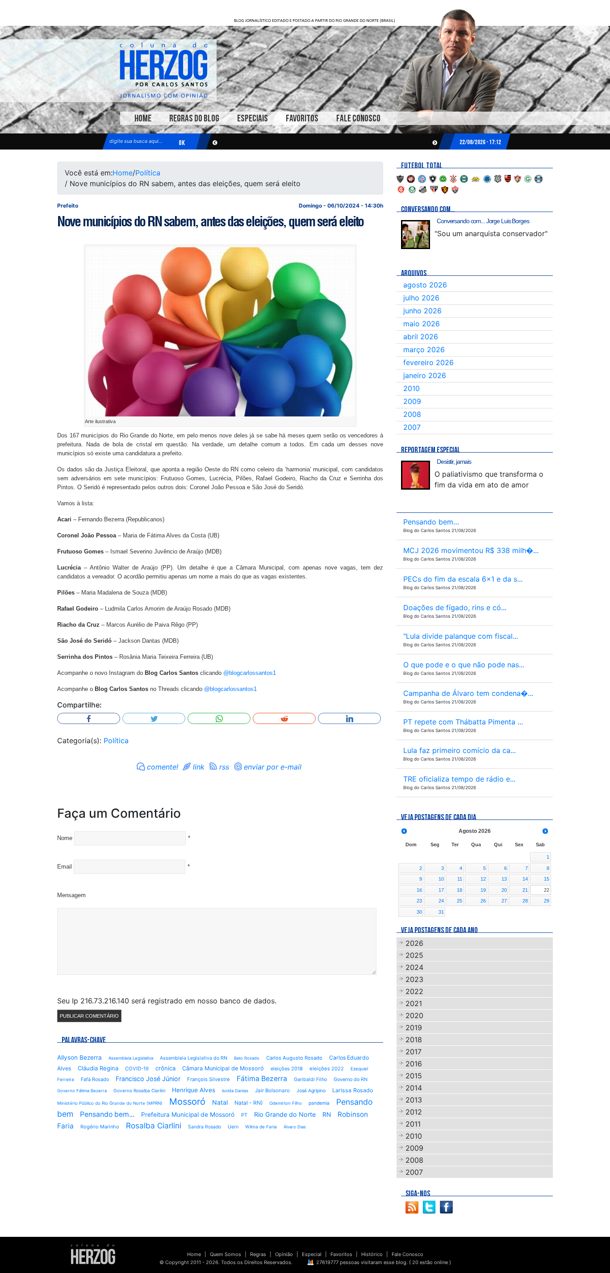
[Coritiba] (464, 178)
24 (441, 900)
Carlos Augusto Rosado (294, 1058)
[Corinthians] (453, 178)
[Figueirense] (497, 178)
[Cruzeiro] (487, 178)
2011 (413, 1123)
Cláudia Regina (98, 1068)
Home (142, 118)
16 (419, 890)
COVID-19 (137, 1068)
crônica (165, 1068)
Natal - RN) (248, 1102)
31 (441, 912)
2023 (414, 979)
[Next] (545, 831)
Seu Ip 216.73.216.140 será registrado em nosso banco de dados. (166, 1000)
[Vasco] (455, 188)
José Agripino (311, 1091)
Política (147, 172)
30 (419, 912)
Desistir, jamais (454, 461)
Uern (233, 1127)
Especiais (252, 118)
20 (504, 890)
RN (326, 1114)
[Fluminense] (517, 178)
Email (64, 866)
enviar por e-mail (272, 766)
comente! (162, 766)
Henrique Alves (193, 1090)
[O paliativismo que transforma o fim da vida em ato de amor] (415, 475)
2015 (413, 1075)
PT (244, 1115)
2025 (414, 955)
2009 (412, 401)
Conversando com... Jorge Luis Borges (483, 221)
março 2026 (424, 349)
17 (441, 890)
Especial (312, 1254)
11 (459, 879)
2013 (413, 1099)
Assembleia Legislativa (131, 1058)
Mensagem (71, 895)
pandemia (319, 1103)
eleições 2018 (287, 1068)
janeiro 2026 (424, 375)
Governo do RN (351, 1079)
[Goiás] (527, 178)
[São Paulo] (434, 188)
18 (459, 890)
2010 (411, 388)
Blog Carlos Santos (163, 70)
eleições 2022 (326, 1068)
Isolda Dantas (235, 1090)
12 (483, 879)
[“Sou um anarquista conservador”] (415, 234)
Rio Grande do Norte (285, 1114)
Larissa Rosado (352, 1090)
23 (419, 900)
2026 (414, 943)
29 (546, 900)
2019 (413, 1027)
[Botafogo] (432, 178)
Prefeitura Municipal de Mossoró (187, 1114)
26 (483, 900)
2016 (413, 1063)
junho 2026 (422, 310)
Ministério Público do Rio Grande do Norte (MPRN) (110, 1103)
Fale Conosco (358, 118)
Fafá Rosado (95, 1079)
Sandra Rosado (204, 1127)
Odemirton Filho (285, 1103)
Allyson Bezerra (79, 1057)
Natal (220, 1102)
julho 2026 (421, 297)
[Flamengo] (508, 178)
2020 (414, 1015)
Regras (258, 1254)
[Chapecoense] (443, 178)
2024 (414, 967)
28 (525, 900)
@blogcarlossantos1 (249, 673)
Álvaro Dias (295, 1126)
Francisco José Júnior (148, 1078)
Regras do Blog (194, 118)
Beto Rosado (246, 1058)
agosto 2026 (425, 284)
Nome (64, 838)
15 (546, 879)
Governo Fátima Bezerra (82, 1090)
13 (504, 879)
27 (504, 900)
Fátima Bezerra (262, 1078)
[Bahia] (422, 178)
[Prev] (404, 831)
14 (525, 879)
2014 (413, 1087)
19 (483, 890)
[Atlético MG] (400, 178)
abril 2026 (420, 336)
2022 (414, 991)
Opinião (284, 1254)
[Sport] (444, 188)
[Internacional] (401, 188)
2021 (413, 1003)
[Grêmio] (539, 178)
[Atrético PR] (411, 178)
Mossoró (187, 1101)
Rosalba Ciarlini (153, 1125)
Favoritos (302, 118)
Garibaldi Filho (310, 1079)
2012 (413, 1111)
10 (441, 879)
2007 (412, 427)
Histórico (372, 1254)
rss (224, 766)
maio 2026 (421, 323)
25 (459, 900)
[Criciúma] (475, 178)
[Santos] (423, 188)
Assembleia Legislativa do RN (193, 1058)
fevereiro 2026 (428, 362)
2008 (412, 414)
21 (525, 890)
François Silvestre (208, 1079)
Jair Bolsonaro (272, 1090)
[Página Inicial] (93, 1254)
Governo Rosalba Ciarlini (139, 1090)
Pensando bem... (107, 1114)
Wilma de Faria (261, 1126)
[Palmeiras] (412, 188)
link (199, 766)
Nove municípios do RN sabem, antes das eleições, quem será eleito (210, 221)
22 (546, 890)
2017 (413, 1051)
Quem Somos (225, 1254)
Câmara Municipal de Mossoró (223, 1068)
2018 (413, 1039)
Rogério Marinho (99, 1126)
